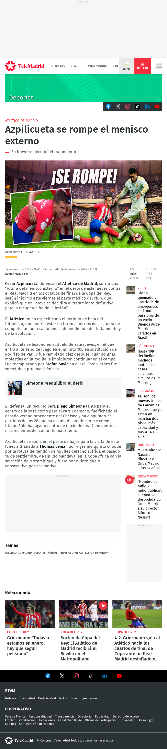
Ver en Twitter (62, 676)
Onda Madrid (97, 66)
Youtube (157, 106)
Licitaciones (47, 720)
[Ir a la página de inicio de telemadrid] (24, 66)
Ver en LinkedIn (105, 676)
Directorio (85, 716)
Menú (159, 66)
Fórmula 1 (146, 346)
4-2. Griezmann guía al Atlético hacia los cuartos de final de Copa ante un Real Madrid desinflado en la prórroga (137, 614)
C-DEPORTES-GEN (83, 88)
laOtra (63, 698)
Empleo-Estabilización (20, 720)
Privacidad (128, 720)
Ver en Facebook (48, 676)
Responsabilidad (40, 716)
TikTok (137, 106)
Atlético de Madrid (21, 120)
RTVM (10, 691)
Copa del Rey (18, 632)
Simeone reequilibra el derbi (15, 388)
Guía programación (84, 698)
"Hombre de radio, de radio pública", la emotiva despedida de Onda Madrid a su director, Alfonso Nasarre (130, 479)
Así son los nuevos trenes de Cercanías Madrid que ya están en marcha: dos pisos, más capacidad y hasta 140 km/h (130, 393)
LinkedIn (147, 106)
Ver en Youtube (119, 676)
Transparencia (65, 716)
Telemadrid (27, 698)
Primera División (71, 552)
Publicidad (102, 716)
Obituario (146, 445)
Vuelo (142, 288)
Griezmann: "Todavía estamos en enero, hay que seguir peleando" (30, 614)
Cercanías (146, 391)
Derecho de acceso (126, 716)
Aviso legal (145, 720)
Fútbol (52, 552)
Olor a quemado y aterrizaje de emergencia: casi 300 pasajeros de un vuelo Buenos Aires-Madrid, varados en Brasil (130, 290)
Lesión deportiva (97, 552)
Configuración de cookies (36, 723)
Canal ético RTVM (70, 720)
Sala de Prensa (15, 716)
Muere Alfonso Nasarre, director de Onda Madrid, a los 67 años (130, 447)
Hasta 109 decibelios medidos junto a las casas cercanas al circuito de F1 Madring (130, 348)
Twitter (118, 106)
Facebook (108, 106)
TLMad (75, 66)
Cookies (10, 723)
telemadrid (19, 740)
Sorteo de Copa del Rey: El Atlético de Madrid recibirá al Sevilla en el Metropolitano (83, 614)
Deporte (39, 552)
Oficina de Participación (101, 720)
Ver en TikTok (91, 676)
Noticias (58, 66)
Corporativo (18, 709)
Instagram (128, 106)
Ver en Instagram (76, 676)
